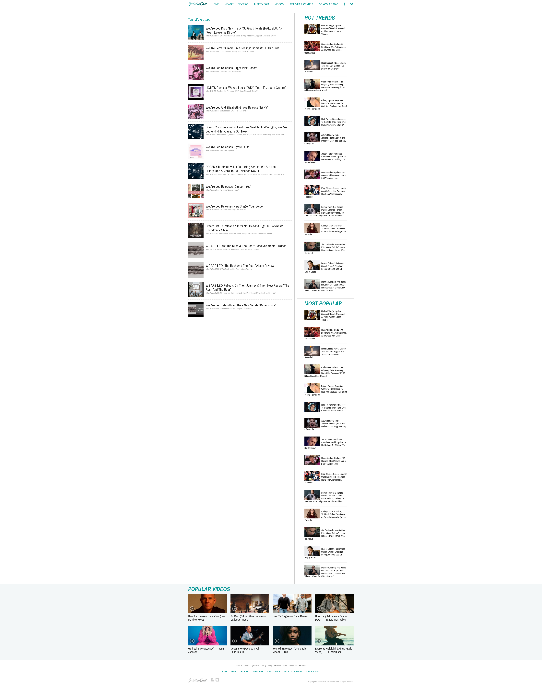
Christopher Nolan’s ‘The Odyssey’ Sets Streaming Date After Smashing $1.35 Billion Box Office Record (324, 86)
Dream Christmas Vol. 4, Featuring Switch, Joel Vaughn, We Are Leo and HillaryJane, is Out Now (246, 129)
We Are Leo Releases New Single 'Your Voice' (234, 206)
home (215, 4)
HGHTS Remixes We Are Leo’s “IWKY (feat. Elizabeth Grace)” (246, 87)
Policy (270, 666)
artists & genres (301, 4)
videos (279, 4)
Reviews (244, 671)
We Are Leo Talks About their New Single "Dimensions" (241, 305)
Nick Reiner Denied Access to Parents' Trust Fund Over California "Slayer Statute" (333, 121)
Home (224, 671)
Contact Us (293, 666)
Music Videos (273, 671)
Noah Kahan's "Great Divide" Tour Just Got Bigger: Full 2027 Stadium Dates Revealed (325, 67)
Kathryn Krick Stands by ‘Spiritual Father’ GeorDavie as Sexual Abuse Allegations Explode (325, 230)
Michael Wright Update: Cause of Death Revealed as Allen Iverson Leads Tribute (333, 30)
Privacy (263, 666)
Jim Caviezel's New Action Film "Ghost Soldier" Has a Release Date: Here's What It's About (324, 249)
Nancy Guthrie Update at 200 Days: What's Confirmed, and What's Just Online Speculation (325, 48)
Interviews (257, 671)
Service (246, 666)
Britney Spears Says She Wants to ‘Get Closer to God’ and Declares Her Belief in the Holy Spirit (325, 104)
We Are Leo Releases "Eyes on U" (227, 147)
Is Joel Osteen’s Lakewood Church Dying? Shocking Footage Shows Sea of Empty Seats (324, 267)
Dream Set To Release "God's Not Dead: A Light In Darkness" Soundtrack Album (244, 228)
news (228, 4)
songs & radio (328, 4)
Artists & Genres (293, 671)
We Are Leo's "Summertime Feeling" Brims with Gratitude (242, 48)
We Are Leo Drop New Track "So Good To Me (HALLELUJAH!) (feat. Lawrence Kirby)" (245, 30)
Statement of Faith (280, 666)
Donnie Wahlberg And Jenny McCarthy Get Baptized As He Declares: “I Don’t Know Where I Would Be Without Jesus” (325, 286)
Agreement (255, 666)
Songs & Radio (313, 671)
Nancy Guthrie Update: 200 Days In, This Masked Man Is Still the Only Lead (333, 175)
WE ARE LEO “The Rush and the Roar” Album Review (240, 265)
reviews (243, 4)
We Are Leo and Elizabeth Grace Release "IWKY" (237, 107)
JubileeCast (197, 680)
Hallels (197, 4)
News (233, 671)
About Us (239, 666)
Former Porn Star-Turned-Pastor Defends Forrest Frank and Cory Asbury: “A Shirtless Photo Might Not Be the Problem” (324, 211)
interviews (261, 4)
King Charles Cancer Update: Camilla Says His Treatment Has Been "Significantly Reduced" (325, 192)
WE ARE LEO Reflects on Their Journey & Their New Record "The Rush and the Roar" (247, 287)
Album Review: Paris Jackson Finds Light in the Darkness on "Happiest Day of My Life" (325, 139)
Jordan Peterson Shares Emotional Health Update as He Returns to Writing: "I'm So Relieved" (325, 158)
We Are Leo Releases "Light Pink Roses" (231, 68)
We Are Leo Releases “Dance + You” (228, 186)
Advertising (302, 666)
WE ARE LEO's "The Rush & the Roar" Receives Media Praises (246, 246)
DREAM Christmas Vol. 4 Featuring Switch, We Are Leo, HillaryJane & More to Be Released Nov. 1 (241, 168)
